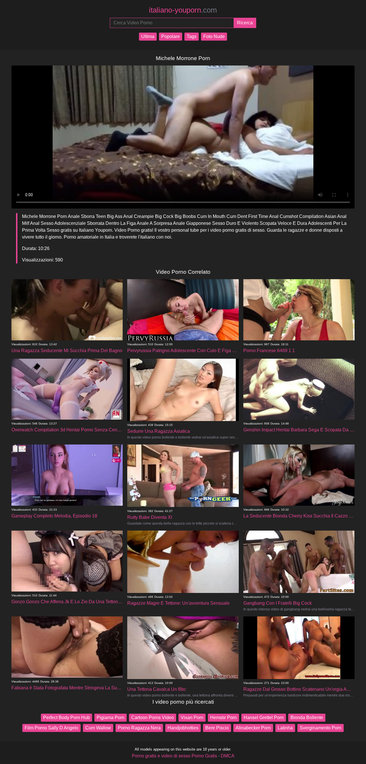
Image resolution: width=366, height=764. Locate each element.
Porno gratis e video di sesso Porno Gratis (174, 755)
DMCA (227, 755)
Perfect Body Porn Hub (66, 717)
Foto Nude (214, 36)
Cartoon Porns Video (152, 717)
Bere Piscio (217, 727)
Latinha (285, 727)
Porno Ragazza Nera (139, 727)
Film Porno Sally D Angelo (51, 727)
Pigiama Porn (110, 717)
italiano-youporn (183, 10)
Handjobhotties (183, 727)
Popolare (170, 36)
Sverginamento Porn (320, 727)
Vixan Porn (192, 717)
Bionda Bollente (307, 717)
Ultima (147, 36)
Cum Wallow (98, 727)
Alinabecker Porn (253, 727)
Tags (191, 36)
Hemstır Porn (223, 717)
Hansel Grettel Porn (264, 717)
